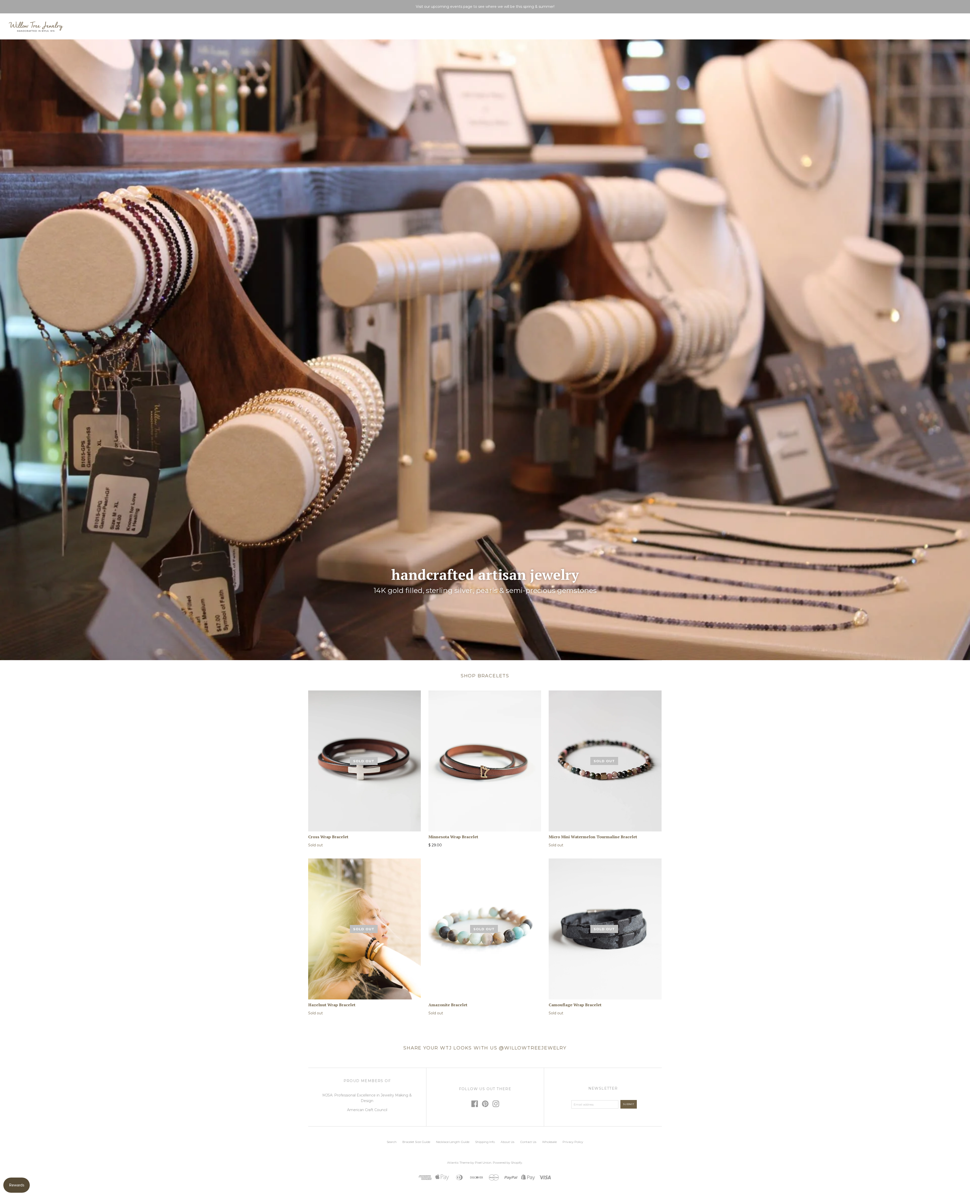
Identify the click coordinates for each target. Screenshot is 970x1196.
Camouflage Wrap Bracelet (575, 1005)
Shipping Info (485, 1142)
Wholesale (549, 1142)
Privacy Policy (573, 1142)
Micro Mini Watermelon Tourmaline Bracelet (593, 837)
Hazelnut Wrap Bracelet (331, 1005)
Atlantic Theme (458, 1162)
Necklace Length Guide (452, 1142)
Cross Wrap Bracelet (328, 837)
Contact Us (528, 1142)
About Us (507, 1142)
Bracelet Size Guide (416, 1142)
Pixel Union (483, 1162)
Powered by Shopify (507, 1162)
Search (392, 1142)
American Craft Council (367, 1110)
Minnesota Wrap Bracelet (453, 837)
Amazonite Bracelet (447, 1005)
